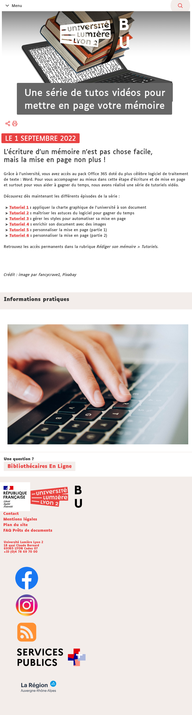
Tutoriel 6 (19, 235)
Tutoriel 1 (19, 207)
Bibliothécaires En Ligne (39, 466)
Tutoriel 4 (19, 224)
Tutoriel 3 (19, 218)
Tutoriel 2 (19, 213)
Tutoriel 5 (19, 229)
